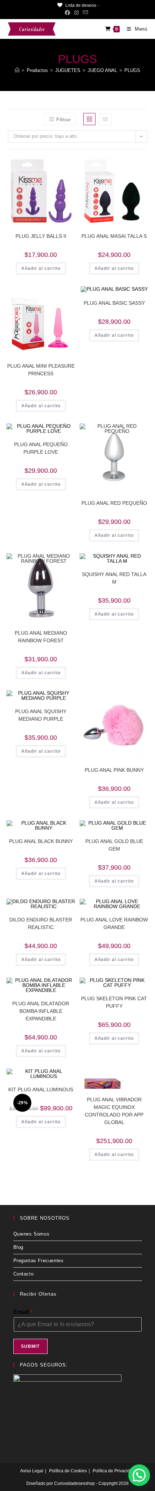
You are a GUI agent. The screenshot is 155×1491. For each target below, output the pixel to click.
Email (23, 1312)
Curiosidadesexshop (74, 1483)
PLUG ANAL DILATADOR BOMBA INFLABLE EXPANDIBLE (40, 1011)
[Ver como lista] (105, 119)
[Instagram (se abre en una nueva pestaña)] (76, 12)
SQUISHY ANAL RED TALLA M (114, 578)
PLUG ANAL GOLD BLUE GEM (114, 845)
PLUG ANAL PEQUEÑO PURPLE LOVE (41, 448)
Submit (30, 1346)
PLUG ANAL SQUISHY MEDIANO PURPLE (40, 715)
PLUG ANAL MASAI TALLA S (114, 236)
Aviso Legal (31, 1470)
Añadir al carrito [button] (41, 268)
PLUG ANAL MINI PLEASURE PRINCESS (41, 369)
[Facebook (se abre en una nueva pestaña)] (68, 12)
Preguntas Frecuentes (38, 1260)
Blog (18, 1247)
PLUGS (132, 70)
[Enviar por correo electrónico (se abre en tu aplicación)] (85, 12)
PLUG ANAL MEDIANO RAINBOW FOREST (41, 636)
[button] (58, 164)
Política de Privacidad (114, 1470)
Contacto (23, 1274)
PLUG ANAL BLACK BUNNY (41, 841)
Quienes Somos (31, 1234)
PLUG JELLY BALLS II (40, 236)
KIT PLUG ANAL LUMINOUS (40, 1089)
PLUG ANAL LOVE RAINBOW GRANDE (114, 923)
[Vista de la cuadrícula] (89, 119)
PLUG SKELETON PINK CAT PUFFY (114, 1002)
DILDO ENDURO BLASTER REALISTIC (40, 923)
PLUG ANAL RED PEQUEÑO (114, 503)
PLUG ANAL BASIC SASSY (114, 303)
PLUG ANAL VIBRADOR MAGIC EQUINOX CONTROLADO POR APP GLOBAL (114, 1111)
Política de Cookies (68, 1470)
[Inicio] (17, 70)
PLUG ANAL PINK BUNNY (114, 770)
